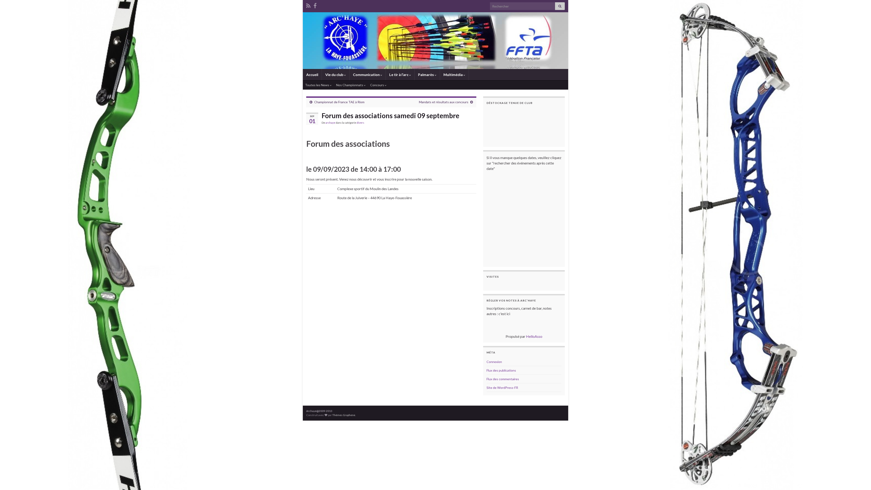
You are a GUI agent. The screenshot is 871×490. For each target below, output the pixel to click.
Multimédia (453, 74)
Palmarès (426, 74)
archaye (330, 122)
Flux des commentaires (503, 379)
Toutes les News (317, 85)
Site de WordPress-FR (502, 388)
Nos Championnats (350, 85)
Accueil (312, 74)
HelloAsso (534, 336)
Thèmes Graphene (343, 415)
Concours (377, 85)
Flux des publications (501, 370)
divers (360, 122)
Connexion (494, 362)
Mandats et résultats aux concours (443, 102)
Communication (366, 74)
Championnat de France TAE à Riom (339, 102)
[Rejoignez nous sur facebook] (315, 5)
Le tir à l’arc (399, 74)
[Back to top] (860, 479)
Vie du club (334, 74)
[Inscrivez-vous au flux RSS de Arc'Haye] (308, 5)
